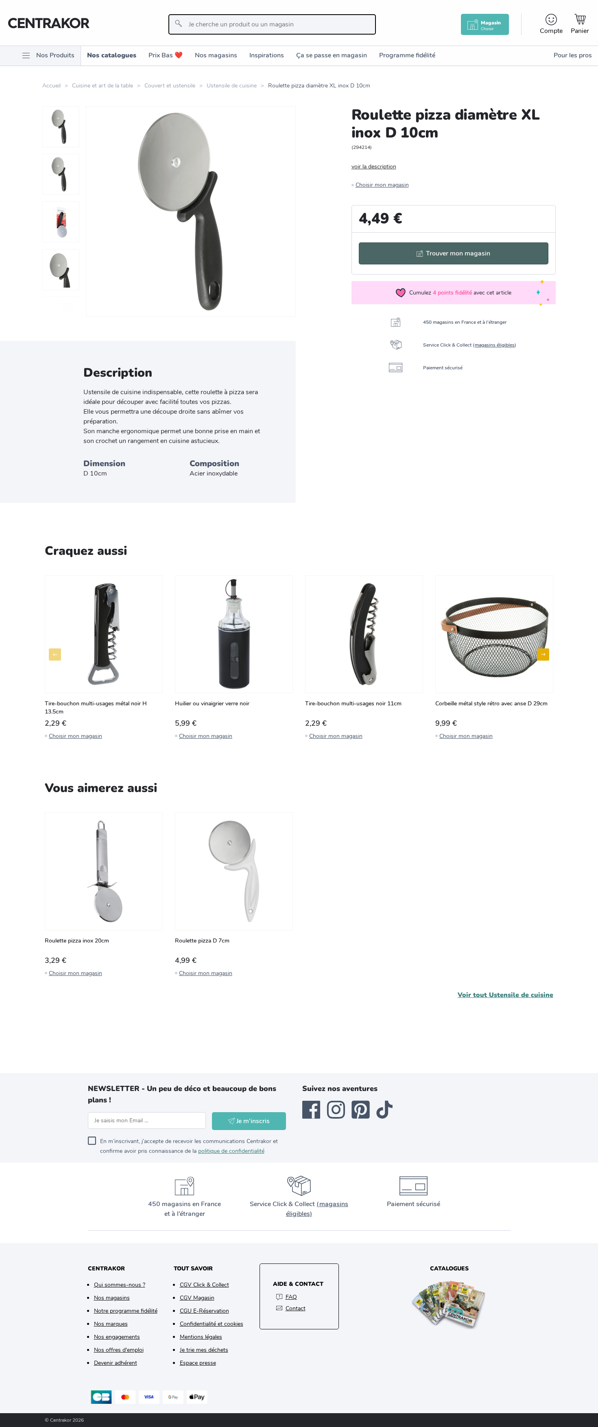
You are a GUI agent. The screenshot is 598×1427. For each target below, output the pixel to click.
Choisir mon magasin (382, 185)
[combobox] (272, 24)
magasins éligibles (495, 345)
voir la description (373, 166)
